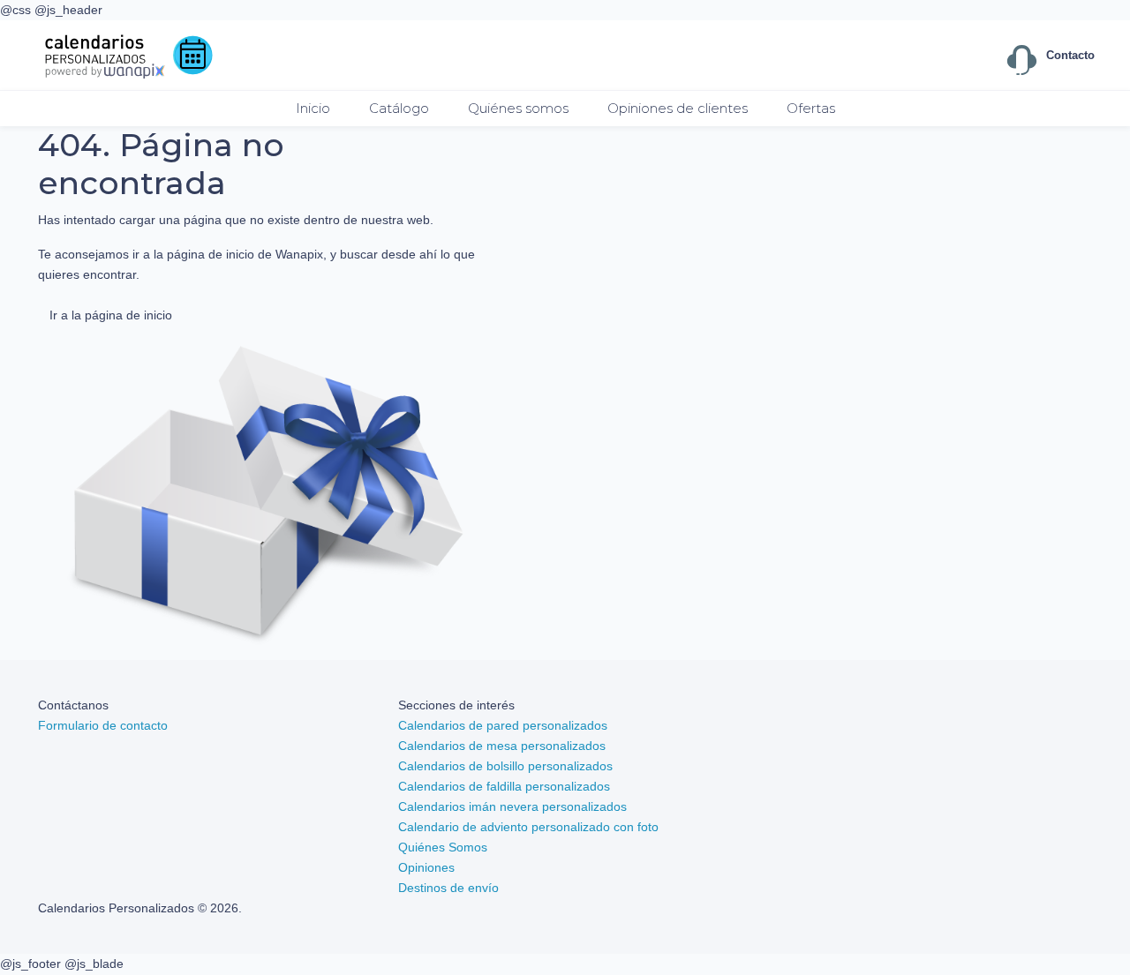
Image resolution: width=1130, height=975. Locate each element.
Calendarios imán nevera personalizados (512, 806)
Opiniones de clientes (677, 108)
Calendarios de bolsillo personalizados (505, 766)
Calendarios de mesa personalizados (502, 746)
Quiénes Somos (442, 847)
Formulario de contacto (103, 725)
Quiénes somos (518, 108)
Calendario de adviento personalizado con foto (528, 827)
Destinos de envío (448, 888)
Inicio (313, 108)
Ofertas (811, 108)
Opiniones (426, 867)
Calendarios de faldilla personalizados (504, 786)
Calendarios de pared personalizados (502, 725)
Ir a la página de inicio (110, 315)
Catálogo (399, 108)
